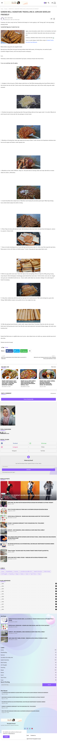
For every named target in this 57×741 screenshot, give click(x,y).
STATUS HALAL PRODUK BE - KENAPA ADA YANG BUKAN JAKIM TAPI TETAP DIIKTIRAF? (29, 516)
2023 (29, 588)
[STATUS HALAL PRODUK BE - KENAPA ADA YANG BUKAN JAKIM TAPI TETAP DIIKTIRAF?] (3, 518)
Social (27, 574)
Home (2, 8)
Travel (39, 574)
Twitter (17, 351)
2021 (29, 594)
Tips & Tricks (33, 574)
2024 (29, 586)
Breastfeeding (9, 571)
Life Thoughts (4, 574)
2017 (29, 604)
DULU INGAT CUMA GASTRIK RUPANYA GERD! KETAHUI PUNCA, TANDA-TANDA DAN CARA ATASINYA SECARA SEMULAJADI (32, 537)
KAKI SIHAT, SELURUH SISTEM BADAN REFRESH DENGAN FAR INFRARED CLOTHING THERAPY (30, 502)
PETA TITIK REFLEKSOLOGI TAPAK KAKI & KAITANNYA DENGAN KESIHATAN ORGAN (28, 509)
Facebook (10, 351)
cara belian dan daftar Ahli (26, 571)
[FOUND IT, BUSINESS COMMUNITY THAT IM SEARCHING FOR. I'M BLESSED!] (3, 525)
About (27, 735)
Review (22, 574)
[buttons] (25, 729)
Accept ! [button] (6, 736)
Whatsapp (25, 351)
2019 (29, 599)
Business (16, 571)
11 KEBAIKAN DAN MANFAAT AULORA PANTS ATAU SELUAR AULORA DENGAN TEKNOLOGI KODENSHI (25, 692)
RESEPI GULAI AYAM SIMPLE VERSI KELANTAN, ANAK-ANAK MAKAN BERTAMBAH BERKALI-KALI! (28, 382)
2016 (29, 606)
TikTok (42, 447)
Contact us (33, 735)
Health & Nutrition (38, 571)
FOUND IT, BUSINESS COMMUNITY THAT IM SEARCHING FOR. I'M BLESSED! (26, 523)
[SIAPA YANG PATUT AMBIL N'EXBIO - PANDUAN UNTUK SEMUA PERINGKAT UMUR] (3, 559)
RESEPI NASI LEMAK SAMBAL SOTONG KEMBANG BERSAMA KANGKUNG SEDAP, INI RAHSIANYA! (47, 382)
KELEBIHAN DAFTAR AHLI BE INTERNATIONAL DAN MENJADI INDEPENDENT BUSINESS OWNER (31, 543)
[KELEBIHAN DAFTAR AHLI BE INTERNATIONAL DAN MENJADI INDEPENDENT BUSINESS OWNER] (3, 545)
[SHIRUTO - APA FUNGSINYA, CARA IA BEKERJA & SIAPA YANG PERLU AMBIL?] (3, 532)
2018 (29, 601)
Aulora (2, 571)
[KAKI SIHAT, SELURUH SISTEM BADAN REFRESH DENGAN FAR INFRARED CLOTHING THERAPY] (3, 504)
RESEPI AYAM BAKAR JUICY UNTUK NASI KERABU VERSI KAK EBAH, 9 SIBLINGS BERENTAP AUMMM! (9, 382)
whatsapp (43, 443)
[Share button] (30, 351)
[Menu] (2, 2)
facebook (15, 443)
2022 (29, 591)
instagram (15, 447)
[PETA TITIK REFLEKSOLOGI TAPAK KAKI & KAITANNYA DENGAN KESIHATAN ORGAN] (3, 511)
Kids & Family (47, 571)
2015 (29, 609)
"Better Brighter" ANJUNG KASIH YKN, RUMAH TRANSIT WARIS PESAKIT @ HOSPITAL (28, 550)
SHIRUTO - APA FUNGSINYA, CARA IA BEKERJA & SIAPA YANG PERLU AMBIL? (26, 530)
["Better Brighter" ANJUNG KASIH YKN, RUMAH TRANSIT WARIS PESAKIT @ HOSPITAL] (3, 552)
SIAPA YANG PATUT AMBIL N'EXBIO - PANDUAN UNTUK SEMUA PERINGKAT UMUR (27, 557)
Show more (53, 367)
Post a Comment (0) (28, 399)
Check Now (10, 733)
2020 (29, 596)
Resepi (5, 8)
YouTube (43, 451)
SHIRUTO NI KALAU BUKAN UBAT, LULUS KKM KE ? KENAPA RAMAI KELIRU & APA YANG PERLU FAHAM (31, 619)
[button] (45, 3)
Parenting (11, 574)
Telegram (14, 451)
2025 (29, 583)
